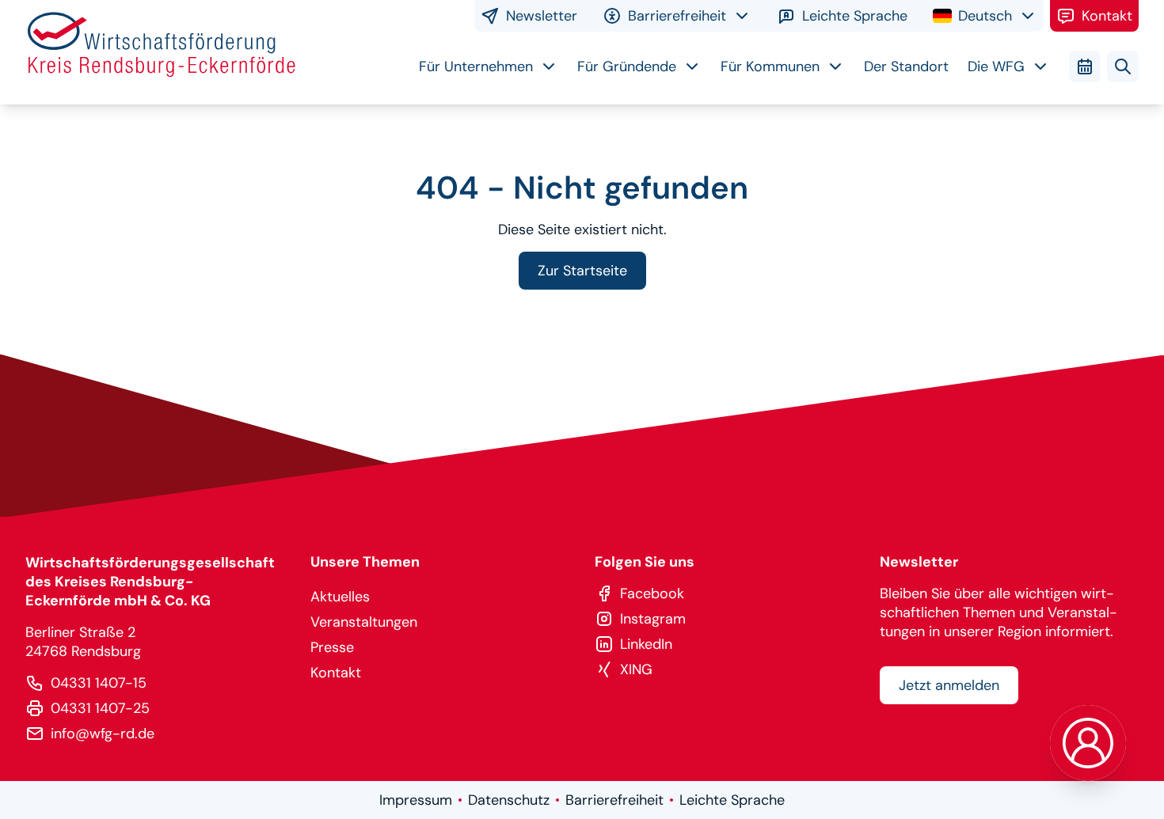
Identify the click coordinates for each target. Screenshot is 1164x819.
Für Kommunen (770, 66)
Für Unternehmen (476, 66)
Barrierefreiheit (614, 800)
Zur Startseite (582, 270)
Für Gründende (626, 66)
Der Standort (906, 66)
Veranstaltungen (363, 621)
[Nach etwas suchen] (1123, 66)
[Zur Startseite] (161, 52)
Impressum (415, 800)
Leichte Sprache (854, 15)
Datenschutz (509, 800)
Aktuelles (340, 596)
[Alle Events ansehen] (1085, 66)
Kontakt (1107, 15)
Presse (332, 647)
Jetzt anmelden (949, 685)
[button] (1088, 743)
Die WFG (996, 66)
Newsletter (541, 15)
